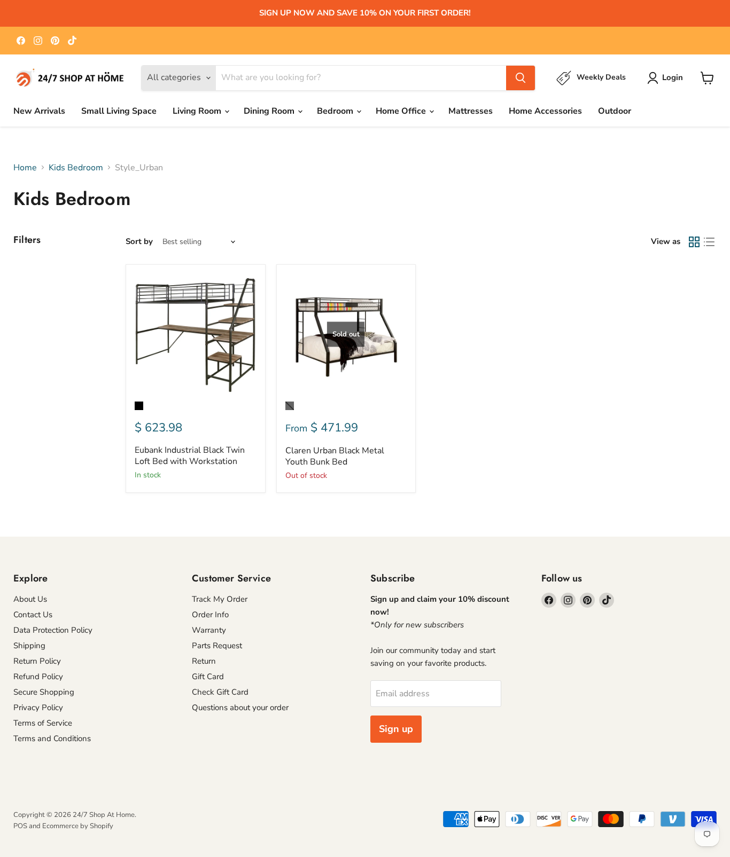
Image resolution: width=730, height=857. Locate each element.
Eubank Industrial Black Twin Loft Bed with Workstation (190, 455)
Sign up (396, 728)
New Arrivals (39, 111)
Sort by (139, 241)
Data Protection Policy (52, 630)
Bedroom (336, 111)
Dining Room (270, 111)
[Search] (520, 78)
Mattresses (470, 111)
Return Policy (37, 661)
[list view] (709, 241)
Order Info (210, 614)
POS (20, 826)
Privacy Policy (38, 707)
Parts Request (217, 645)
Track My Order (219, 599)
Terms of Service (42, 723)
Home (25, 167)
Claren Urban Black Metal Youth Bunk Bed (334, 456)
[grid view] (694, 241)
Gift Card (208, 676)
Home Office (402, 111)
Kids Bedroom (76, 167)
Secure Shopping (43, 692)
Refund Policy (38, 676)
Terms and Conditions (52, 738)
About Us (30, 599)
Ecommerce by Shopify (77, 826)
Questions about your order (240, 707)
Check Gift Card (220, 692)
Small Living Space (119, 111)
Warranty (209, 630)
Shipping (29, 645)
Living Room (198, 111)
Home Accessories (545, 111)
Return (204, 661)
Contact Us (32, 614)
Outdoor (614, 111)
